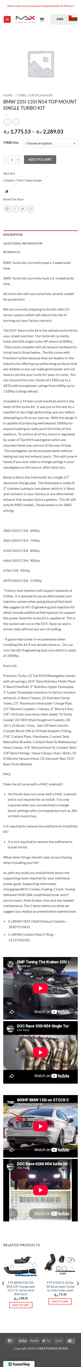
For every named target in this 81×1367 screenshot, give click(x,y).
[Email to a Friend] (30, 208)
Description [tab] (12, 234)
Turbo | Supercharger (35, 95)
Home (8, 95)
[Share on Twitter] (22, 208)
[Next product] (7, 122)
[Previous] (3, 1292)
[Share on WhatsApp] (7, 208)
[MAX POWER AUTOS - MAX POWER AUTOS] (25, 19)
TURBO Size (11, 142)
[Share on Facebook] (15, 208)
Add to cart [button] (21, 1305)
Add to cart (40, 159)
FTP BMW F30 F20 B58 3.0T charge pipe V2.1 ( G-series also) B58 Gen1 (21, 1288)
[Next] (77, 1292)
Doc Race (18, 199)
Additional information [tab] (23, 243)
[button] (7, 19)
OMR (59, 19)
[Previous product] (15, 122)
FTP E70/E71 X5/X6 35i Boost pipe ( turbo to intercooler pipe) (60, 1286)
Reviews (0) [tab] (11, 252)
